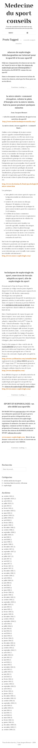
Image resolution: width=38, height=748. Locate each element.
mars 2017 (7, 563)
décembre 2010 (8, 696)
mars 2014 (7, 636)
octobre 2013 (8, 648)
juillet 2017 (7, 556)
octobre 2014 (8, 619)
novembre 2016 (8, 573)
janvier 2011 (7, 693)
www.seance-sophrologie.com (13, 437)
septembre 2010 (9, 703)
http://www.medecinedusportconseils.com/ (19, 121)
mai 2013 (6, 660)
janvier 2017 (7, 568)
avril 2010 (7, 715)
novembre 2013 (8, 645)
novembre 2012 (8, 667)
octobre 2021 (8, 496)
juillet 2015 (7, 604)
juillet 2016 (7, 580)
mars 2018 (7, 542)
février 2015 (7, 612)
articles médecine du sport (12, 481)
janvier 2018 (7, 544)
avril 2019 (7, 520)
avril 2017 (7, 561)
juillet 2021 (7, 503)
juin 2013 (6, 657)
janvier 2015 (7, 614)
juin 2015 (7, 607)
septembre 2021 (9, 498)
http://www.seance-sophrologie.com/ (16, 256)
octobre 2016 (8, 575)
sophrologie (8, 485)
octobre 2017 (8, 549)
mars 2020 (7, 513)
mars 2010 (7, 717)
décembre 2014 (8, 616)
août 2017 (7, 554)
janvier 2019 (7, 525)
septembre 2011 (9, 686)
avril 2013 (7, 662)
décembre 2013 (8, 643)
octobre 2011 (8, 684)
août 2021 (7, 501)
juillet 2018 (7, 535)
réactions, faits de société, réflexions (15, 483)
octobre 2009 (8, 729)
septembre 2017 (9, 551)
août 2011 (7, 689)
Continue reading (19, 87)
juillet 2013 (7, 655)
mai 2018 (6, 537)
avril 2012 (7, 677)
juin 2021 (7, 506)
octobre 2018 (8, 530)
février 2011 (7, 691)
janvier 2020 (8, 515)
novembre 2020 (9, 511)
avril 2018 (7, 539)
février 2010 (7, 720)
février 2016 (7, 592)
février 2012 (7, 679)
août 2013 (7, 652)
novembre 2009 (9, 727)
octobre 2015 (8, 600)
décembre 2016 (8, 571)
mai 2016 (6, 585)
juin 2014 (7, 628)
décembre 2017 (8, 547)
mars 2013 (7, 665)
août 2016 (7, 578)
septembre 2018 (9, 532)
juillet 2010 (7, 708)
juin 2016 (7, 583)
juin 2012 (7, 674)
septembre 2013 (9, 650)
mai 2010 (6, 713)
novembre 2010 (8, 698)
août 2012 (7, 669)
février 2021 (7, 508)
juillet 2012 (7, 672)
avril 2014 (7, 633)
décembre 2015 (8, 597)
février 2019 (7, 523)
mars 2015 (7, 609)
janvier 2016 (7, 595)
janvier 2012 (7, 681)
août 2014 (7, 624)
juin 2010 (7, 710)
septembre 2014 (9, 621)
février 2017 (7, 566)
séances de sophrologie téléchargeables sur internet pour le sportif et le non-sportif (19, 55)
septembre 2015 (9, 602)
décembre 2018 (8, 527)
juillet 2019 (7, 518)
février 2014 (7, 638)
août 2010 (7, 705)
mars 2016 (7, 590)
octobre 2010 (8, 701)
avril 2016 (7, 588)
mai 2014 (6, 631)
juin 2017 (7, 559)
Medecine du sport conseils (19, 13)
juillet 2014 (7, 626)
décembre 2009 (9, 725)
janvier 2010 (7, 722)
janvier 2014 (7, 640)
